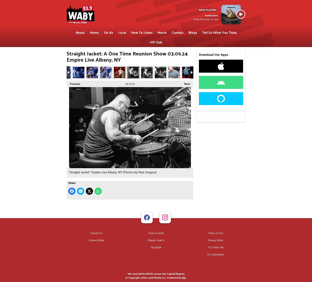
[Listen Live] (240, 14)
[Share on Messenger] (80, 191)
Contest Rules (96, 240)
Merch (162, 32)
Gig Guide (156, 247)
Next (185, 83)
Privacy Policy (215, 240)
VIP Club (156, 42)
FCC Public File (216, 247)
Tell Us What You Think (219, 32)
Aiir (184, 277)
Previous (73, 83)
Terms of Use (215, 233)
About (80, 32)
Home (94, 32)
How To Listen (141, 32)
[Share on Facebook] (71, 191)
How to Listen (156, 233)
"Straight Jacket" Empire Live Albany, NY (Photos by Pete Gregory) (78, 72)
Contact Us (96, 233)
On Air (108, 32)
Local (122, 32)
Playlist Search (156, 240)
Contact (177, 32)
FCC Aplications (215, 254)
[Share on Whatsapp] (98, 191)
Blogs (192, 32)
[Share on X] (89, 191)
